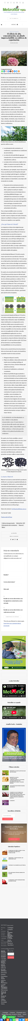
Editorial (3, 968)
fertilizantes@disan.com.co (19, 509)
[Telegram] (17, 71)
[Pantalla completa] (24, 696)
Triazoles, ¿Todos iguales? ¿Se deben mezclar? (15, 858)
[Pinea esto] (17, 539)
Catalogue (10, 927)
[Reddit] (12, 71)
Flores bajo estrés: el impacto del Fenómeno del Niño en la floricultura (16, 851)
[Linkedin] (4, 71)
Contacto (10, 929)
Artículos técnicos (14, 31)
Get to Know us (14, 18)
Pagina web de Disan (6, 517)
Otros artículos (3, 999)
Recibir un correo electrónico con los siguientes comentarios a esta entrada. (13, 601)
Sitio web (6, 589)
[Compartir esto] (10, 539)
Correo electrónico (9, 582)
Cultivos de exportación (8, 523)
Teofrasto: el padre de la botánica (17, 865)
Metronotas (4, 990)
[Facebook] (8, 71)
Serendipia (4, 1002)
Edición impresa (3, 965)
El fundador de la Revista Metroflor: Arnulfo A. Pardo (10, 935)
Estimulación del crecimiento (9, 525)
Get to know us (10, 940)
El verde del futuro (3, 970)
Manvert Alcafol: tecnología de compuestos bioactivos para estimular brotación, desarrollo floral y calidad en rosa (17, 780)
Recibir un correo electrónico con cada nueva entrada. (13, 611)
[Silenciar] (21, 696)
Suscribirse (10, 945)
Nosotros (10, 943)
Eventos (3, 974)
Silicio (3, 527)
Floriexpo (12, 800)
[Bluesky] (15, 71)
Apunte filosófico (3, 951)
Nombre (6, 575)
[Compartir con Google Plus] (15, 539)
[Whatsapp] (2, 71)
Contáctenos (14, 839)
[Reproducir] (4, 696)
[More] (19, 71)
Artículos (3, 954)
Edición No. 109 (20, 523)
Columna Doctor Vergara (3, 962)
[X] (10, 71)
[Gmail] (6, 71)
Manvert (21, 525)
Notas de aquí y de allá (3, 993)
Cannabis (3, 959)
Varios (3, 1004)
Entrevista (4, 972)
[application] (14, 690)
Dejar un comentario (14, 536)
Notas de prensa (3, 996)
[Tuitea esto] (12, 539)
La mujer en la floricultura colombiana (4, 986)
